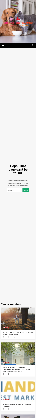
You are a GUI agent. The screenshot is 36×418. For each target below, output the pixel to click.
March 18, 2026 (14, 337)
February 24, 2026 (14, 374)
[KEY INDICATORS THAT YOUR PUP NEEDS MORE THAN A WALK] (18, 319)
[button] (3, 45)
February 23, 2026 (14, 409)
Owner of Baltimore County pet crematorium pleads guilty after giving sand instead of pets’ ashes (16, 369)
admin (5, 337)
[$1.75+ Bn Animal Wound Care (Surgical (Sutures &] (18, 391)
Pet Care (5, 327)
